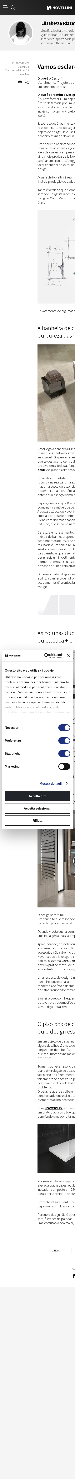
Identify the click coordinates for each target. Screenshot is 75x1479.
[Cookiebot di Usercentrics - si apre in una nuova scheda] (46, 655)
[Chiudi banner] (68, 655)
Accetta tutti (37, 796)
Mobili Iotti (57, 1250)
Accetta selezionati (37, 808)
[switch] (64, 740)
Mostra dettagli (51, 783)
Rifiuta (37, 820)
